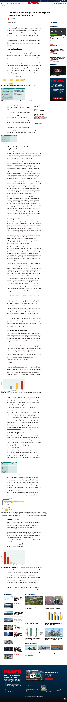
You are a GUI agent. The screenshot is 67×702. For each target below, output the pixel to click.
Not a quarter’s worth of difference (39, 115)
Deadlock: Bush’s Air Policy (39, 110)
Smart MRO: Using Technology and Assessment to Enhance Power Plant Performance (57, 50)
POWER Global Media (55, 75)
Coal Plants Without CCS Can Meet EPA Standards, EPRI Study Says (53, 639)
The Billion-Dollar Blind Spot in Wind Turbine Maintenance (18, 613)
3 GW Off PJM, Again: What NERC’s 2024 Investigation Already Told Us (18, 635)
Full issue (36, 108)
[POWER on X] (10, 691)
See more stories (38, 123)
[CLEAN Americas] (64, 1)
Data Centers (16, 603)
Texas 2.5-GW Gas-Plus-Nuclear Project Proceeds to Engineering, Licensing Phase (18, 621)
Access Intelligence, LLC (31, 696)
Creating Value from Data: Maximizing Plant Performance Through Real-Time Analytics (57, 38)
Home (2, 5)
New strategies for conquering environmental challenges (40, 121)
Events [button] (10, 3)
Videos (51, 64)
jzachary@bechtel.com (22, 587)
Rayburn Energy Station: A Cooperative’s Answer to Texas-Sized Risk (43, 653)
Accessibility (35, 691)
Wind (14, 611)
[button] (1, 3)
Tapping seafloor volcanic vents (40, 112)
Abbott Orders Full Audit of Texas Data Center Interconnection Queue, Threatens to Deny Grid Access (18, 650)
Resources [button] (15, 3)
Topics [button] (6, 3)
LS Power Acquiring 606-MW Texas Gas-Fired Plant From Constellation (17, 642)
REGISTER (51, 44)
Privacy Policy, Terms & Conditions (31, 688)
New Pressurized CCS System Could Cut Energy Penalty (32, 622)
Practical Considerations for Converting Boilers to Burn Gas (52, 607)
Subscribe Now (57, 98)
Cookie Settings (28, 691)
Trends (15, 596)
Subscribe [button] (60, 3)
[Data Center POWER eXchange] (58, 1)
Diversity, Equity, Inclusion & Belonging (32, 689)
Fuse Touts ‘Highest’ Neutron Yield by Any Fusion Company (18, 627)
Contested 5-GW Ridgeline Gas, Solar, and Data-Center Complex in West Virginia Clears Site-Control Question (18, 607)
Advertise (55, 3)
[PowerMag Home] (33, 3)
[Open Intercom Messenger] (64, 699)
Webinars (52, 26)
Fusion (15, 625)
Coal (4, 5)
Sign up (57, 690)
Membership (32, 685)
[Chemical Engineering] (42, 1)
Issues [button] (19, 3)
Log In (64, 3)
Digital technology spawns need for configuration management (40, 118)
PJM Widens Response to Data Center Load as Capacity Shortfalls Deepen (18, 599)
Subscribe (50, 691)
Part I (16, 28)
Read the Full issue (29, 655)
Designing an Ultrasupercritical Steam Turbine (32, 607)
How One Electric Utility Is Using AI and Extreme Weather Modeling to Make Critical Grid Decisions (57, 58)
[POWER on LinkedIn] (12, 691)
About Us (27, 686)
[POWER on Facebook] (9, 691)
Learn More (48, 679)
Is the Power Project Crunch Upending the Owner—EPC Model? (30, 653)
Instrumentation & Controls (39, 116)
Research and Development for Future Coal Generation (32, 639)
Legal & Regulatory (17, 647)
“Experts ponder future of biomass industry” (17, 230)
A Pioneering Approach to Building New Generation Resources (56, 653)
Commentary (36, 109)
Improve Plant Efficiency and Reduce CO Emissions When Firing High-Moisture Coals (53, 623)
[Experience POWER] (50, 1)
